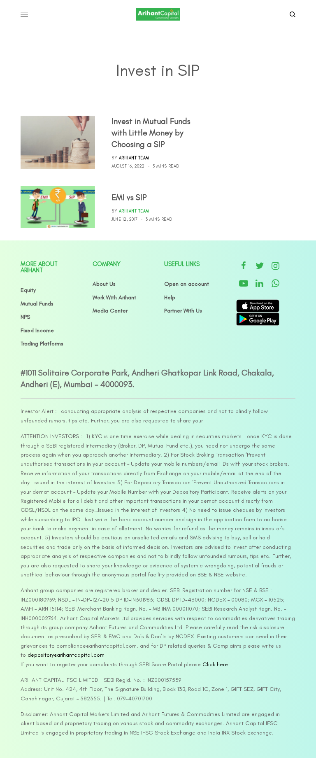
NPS (25, 316)
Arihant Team (134, 158)
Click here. (216, 664)
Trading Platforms (42, 343)
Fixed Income (37, 330)
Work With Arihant (114, 297)
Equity (28, 290)
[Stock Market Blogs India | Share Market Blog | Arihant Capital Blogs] (157, 14)
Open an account (186, 283)
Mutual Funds (37, 303)
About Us (104, 283)
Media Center (110, 310)
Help (169, 297)
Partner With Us (183, 310)
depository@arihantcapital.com (66, 654)
